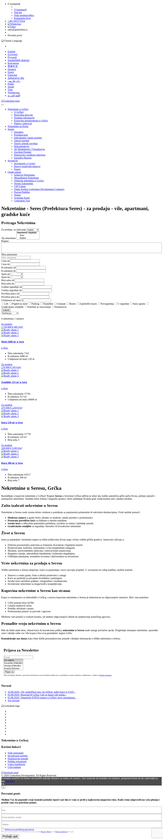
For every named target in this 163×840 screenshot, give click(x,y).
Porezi (17, 169)
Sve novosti (13, 700)
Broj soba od (7, 280)
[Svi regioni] (13, 660)
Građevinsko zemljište (12, 307)
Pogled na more (20, 303)
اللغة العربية (14, 95)
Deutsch (12, 69)
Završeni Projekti (22, 152)
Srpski (11, 86)
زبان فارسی (14, 81)
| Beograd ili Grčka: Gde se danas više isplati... (37, 694)
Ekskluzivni (61, 307)
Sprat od (5, 274)
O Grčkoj (19, 112)
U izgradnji (123, 303)
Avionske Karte (22, 197)
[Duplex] (28, 238)
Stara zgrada (139, 303)
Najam (17, 195)
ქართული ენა (16, 78)
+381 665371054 (16, 21)
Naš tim (18, 12)
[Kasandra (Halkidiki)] (13, 663)
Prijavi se (9, 672)
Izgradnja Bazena (23, 157)
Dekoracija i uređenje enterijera (29, 155)
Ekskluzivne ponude (18, 758)
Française (12, 75)
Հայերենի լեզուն (18, 60)
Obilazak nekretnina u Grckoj (29, 180)
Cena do (5, 264)
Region (5, 241)
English (11, 51)
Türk (10, 89)
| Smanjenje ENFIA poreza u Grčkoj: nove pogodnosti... (42, 697)
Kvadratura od (8, 267)
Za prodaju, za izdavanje (13, 229)
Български (13, 63)
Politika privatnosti (105, 675)
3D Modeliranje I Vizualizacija (29, 149)
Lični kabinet (14, 767)
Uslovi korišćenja (16, 764)
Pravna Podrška (22, 192)
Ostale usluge (14, 172)
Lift (6, 303)
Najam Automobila (23, 183)
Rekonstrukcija (21, 146)
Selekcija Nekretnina (24, 175)
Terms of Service (61, 832)
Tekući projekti (21, 140)
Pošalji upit (10, 836)
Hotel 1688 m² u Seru (12, 341)
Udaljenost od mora (11, 300)
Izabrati (6, 310)
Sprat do (5, 277)
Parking (35, 303)
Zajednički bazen (88, 303)
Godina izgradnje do (11, 290)
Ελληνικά (12, 54)
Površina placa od (10, 293)
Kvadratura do (8, 271)
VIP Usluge (20, 186)
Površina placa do (10, 297)
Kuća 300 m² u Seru (12, 463)
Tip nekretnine (8, 238)
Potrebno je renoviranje (39, 307)
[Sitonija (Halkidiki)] (13, 666)
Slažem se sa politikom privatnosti (19, 829)
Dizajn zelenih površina (26, 143)
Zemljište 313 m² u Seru (14, 382)
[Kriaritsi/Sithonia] (13, 668)
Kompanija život (22, 18)
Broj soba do (7, 283)
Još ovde (10, 781)
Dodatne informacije (24, 117)
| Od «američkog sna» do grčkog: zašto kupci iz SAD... (41, 692)
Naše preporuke (16, 753)
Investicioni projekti (18, 755)
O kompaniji (20, 9)
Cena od (5, 261)
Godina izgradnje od (11, 287)
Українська (14, 92)
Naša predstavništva (24, 15)
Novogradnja (107, 303)
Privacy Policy (46, 832)
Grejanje (61, 303)
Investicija (13, 160)
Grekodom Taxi (22, 200)
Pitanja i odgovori (23, 123)
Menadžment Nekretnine (26, 177)
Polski (11, 84)
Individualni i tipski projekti (28, 137)
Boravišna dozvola (23, 115)
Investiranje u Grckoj (24, 163)
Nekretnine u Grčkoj (18, 109)
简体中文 (13, 66)
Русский (12, 57)
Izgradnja (18, 132)
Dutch (11, 72)
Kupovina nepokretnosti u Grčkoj (31, 120)
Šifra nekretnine (9, 254)
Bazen (72, 303)
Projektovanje (21, 135)
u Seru (4, 348)
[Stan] (28, 235)
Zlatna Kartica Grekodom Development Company (39, 189)
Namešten (48, 303)
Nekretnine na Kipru (18, 126)
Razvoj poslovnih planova (27, 166)
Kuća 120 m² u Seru (12, 422)
